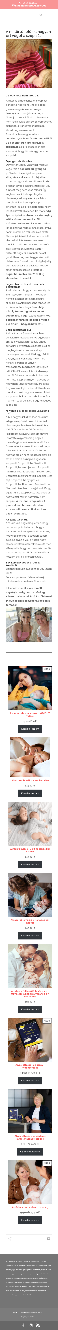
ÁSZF (15, 1312)
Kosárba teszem (30, 728)
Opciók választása (30, 1151)
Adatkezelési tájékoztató (31, 1312)
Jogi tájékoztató (27, 1317)
